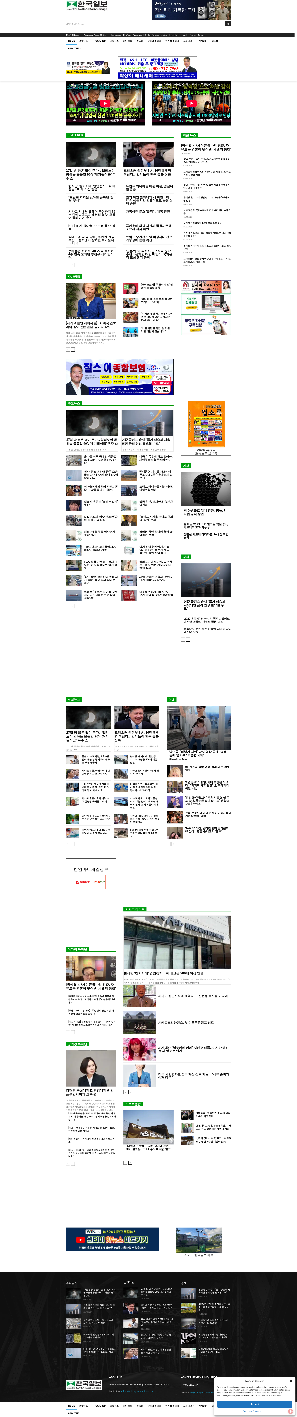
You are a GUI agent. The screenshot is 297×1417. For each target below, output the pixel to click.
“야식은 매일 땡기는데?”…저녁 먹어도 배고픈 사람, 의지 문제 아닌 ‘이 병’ (156, 316)
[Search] (228, 23)
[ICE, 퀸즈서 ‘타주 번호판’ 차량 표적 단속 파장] (74, 520)
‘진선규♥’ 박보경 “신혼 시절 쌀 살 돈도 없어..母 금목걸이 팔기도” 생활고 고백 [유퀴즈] (207, 800)
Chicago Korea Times (178, 759)
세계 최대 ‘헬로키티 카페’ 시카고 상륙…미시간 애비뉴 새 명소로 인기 (193, 1049)
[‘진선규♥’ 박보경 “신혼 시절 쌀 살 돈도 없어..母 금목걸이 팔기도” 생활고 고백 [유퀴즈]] (175, 802)
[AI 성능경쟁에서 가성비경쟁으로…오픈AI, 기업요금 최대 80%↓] (188, 1338)
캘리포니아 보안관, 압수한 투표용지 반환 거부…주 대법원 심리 (155, 565)
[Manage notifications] (290, 1411)
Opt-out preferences (251, 1411)
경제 (186, 557)
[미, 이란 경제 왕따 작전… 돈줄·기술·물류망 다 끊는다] (74, 490)
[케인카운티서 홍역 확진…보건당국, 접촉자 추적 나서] (72, 833)
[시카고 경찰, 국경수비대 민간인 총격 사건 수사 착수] (72, 774)
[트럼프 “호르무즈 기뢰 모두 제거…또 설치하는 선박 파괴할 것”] (74, 595)
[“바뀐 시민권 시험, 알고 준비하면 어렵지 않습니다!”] (130, 332)
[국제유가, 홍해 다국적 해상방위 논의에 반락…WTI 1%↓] (188, 1353)
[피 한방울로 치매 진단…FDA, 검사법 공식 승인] (206, 489)
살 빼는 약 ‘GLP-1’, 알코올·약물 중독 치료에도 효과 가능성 (205, 525)
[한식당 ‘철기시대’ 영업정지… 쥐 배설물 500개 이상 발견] (121, 759)
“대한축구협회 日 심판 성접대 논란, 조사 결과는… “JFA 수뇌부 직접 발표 (148, 1147)
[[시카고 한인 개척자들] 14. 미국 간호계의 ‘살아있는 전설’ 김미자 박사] (91, 301)
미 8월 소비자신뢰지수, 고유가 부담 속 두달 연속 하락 (156, 593)
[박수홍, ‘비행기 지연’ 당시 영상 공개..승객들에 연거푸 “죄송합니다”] (199, 728)
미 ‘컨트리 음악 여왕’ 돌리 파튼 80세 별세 (207, 768)
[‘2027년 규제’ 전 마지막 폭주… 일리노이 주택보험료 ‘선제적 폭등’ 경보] (188, 1308)
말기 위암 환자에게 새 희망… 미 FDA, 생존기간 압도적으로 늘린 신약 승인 (149, 200)
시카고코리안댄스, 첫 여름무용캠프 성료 (186, 1022)
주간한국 (74, 277)
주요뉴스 (74, 403)
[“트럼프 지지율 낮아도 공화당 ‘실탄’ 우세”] (129, 520)
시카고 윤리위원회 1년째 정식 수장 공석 (202, 223)
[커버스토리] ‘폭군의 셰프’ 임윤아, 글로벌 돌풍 (157, 286)
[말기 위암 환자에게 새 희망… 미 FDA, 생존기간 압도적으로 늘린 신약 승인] (129, 550)
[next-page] (73, 265)
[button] (290, 1381)
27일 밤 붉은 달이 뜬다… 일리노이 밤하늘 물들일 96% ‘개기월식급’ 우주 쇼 (91, 174)
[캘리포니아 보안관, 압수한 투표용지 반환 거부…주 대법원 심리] (129, 565)
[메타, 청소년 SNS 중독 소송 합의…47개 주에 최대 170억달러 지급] (74, 475)
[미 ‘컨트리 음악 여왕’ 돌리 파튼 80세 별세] (175, 771)
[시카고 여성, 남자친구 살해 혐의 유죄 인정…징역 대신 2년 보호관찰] (121, 819)
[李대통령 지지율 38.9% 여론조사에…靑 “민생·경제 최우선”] (129, 475)
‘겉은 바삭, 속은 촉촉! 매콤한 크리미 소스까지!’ (156, 301)
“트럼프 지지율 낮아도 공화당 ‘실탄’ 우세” (91, 198)
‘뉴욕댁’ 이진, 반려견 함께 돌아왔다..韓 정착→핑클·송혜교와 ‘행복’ (207, 830)
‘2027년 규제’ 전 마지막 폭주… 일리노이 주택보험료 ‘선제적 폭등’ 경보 (206, 620)
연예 (171, 700)
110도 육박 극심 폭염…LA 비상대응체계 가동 (100, 548)
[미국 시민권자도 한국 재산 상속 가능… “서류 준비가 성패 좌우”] (139, 1076)
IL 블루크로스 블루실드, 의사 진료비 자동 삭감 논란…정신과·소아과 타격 (144, 787)
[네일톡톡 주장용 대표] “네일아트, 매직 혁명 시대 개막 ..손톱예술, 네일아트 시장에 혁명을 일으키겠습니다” (92, 1116)
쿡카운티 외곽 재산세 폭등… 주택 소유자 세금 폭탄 (149, 227)
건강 (186, 466)
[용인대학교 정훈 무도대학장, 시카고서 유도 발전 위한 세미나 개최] (187, 1128)
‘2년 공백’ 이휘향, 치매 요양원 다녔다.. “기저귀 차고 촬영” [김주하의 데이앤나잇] (207, 785)
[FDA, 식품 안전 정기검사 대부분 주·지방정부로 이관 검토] (74, 565)
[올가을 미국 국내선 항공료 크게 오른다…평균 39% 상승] (74, 460)
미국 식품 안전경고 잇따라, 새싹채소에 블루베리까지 (156, 458)
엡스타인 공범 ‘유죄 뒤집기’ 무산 (101, 503)
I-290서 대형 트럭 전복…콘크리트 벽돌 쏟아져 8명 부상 (144, 833)
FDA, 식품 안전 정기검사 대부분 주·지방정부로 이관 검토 (100, 565)
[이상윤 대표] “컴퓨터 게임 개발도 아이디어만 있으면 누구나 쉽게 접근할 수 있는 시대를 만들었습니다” (91, 1153)
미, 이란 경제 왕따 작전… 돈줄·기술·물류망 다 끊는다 (101, 488)
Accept (255, 1404)
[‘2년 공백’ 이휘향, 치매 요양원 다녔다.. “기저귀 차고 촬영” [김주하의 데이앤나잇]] (175, 787)
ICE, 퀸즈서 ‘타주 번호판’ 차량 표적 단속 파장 (101, 518)
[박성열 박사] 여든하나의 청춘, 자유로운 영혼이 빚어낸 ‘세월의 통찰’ (206, 147)
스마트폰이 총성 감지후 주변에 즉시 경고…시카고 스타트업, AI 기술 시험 (95, 787)
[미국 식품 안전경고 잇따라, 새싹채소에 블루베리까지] (129, 460)
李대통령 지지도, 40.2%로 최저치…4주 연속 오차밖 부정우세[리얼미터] (92, 254)
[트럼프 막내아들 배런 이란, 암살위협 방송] (129, 490)
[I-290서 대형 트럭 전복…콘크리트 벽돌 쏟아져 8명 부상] (121, 833)
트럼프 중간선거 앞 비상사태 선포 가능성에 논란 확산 (149, 238)
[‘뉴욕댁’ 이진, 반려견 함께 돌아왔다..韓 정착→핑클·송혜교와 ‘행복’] (175, 833)
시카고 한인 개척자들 (74, 318)
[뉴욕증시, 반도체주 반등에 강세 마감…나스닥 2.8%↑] (188, 1323)
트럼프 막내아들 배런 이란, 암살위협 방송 (149, 187)
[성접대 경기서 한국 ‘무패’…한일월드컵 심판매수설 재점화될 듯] (187, 1140)
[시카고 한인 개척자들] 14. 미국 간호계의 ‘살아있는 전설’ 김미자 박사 (91, 325)
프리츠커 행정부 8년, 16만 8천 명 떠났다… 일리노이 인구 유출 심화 (147, 172)
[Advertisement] (148, 670)
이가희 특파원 (77, 949)
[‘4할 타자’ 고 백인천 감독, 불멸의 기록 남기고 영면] (187, 1115)
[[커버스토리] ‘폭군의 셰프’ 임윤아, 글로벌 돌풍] (130, 288)
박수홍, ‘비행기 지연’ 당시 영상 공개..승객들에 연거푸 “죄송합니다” (197, 753)
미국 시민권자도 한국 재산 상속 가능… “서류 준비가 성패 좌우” (193, 1075)
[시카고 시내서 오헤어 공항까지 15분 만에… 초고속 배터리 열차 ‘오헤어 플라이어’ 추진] (121, 801)
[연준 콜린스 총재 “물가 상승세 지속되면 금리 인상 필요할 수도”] (147, 423)
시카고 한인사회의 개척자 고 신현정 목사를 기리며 (193, 996)
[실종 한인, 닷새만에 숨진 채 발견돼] (129, 505)
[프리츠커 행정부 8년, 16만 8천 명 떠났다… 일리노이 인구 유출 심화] (148, 154)
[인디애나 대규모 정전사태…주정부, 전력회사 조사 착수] (72, 819)
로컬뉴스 (74, 700)
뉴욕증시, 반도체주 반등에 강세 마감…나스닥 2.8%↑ (207, 630)
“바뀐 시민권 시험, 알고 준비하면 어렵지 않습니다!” (156, 330)
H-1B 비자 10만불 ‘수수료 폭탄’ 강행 (91, 227)
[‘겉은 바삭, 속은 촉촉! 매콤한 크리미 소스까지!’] (130, 303)
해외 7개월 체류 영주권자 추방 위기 (99, 533)
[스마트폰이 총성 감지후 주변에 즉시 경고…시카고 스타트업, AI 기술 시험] (72, 787)
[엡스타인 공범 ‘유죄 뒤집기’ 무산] (74, 505)
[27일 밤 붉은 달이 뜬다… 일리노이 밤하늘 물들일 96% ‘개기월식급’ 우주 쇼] (91, 154)
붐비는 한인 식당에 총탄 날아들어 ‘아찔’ (155, 533)
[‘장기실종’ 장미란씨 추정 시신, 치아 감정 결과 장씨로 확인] (74, 580)
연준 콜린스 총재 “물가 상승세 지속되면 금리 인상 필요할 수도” (146, 441)
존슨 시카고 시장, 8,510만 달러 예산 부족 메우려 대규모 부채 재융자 (96, 759)
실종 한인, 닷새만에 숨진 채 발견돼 (156, 503)
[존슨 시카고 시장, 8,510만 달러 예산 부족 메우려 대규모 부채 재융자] (72, 759)
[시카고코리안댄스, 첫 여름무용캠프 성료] (139, 1022)
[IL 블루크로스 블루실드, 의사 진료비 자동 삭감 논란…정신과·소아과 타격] (121, 787)
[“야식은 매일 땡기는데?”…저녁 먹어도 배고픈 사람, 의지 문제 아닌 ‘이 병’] (130, 317)
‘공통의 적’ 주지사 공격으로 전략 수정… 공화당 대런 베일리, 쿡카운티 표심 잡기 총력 (149, 254)
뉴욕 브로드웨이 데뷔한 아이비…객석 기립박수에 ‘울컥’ (208, 814)
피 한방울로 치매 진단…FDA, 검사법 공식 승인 (205, 512)
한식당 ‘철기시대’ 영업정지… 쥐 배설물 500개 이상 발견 (92, 187)
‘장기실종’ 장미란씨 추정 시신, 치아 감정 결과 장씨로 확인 (101, 580)
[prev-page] (68, 265)
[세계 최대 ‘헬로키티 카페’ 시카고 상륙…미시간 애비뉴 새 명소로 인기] (139, 1049)
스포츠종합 (133, 1104)
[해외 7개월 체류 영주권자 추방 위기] (74, 535)
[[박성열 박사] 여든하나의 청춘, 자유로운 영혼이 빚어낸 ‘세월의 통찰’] (91, 968)
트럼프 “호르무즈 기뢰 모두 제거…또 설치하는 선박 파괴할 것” (101, 595)
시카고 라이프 (135, 909)
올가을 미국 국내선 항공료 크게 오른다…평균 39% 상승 (100, 459)
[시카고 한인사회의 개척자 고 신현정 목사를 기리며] (72, 801)
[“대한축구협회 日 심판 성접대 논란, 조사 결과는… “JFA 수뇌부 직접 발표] (148, 1127)
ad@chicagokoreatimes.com (204, 1392)
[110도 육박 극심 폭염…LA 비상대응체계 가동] (74, 550)
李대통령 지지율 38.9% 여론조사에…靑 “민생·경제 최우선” (156, 474)
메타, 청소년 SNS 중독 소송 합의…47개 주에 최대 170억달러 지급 (101, 474)
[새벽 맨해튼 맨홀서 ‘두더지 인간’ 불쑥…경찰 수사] (129, 580)
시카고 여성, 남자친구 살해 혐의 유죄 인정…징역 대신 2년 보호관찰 (144, 818)
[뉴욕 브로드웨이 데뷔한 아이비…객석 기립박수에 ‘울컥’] (175, 817)
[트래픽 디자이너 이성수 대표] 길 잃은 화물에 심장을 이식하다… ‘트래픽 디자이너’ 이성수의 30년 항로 (91, 999)
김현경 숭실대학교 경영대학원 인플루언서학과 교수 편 (90, 1092)
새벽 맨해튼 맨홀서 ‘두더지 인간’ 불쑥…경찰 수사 (156, 578)
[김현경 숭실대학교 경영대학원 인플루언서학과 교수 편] (91, 1068)
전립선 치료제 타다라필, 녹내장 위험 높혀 (205, 536)
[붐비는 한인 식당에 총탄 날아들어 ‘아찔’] (129, 535)
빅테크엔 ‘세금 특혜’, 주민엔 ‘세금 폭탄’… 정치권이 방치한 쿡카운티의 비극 (91, 240)
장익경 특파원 (77, 1044)
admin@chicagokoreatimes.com (137, 1391)
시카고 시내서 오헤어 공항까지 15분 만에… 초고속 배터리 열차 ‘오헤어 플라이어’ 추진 (92, 215)
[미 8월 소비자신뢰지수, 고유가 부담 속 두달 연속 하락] (129, 595)
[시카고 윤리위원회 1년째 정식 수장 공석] (121, 774)
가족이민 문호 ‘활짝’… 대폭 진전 (148, 211)
